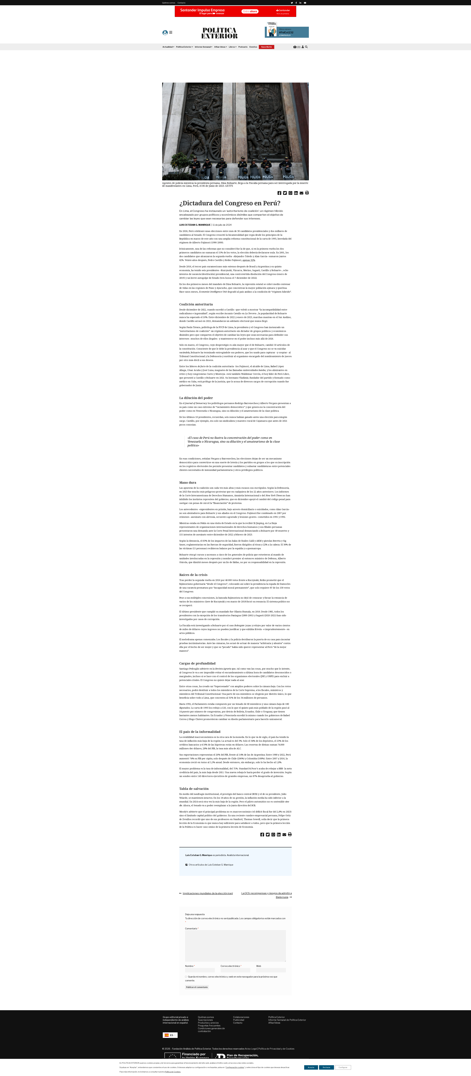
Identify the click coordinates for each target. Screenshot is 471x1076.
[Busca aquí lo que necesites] (306, 47)
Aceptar (311, 1067)
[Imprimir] (307, 193)
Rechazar (326, 1067)
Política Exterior (276, 1017)
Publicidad (238, 1020)
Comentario (192, 928)
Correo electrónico (231, 966)
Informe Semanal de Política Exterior (287, 1020)
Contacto (181, 3)
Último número (285, 29)
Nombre (190, 966)
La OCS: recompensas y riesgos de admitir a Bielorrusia (266, 895)
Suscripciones (205, 1020)
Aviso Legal (251, 1048)
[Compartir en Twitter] (285, 193)
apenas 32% (248, 260)
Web (258, 966)
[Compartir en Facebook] (279, 193)
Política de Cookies (173, 1072)
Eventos (253, 47)
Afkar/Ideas (274, 1022)
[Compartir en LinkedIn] (296, 193)
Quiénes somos (168, 3)
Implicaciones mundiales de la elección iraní (208, 893)
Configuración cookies (235, 1067)
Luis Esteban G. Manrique (195, 225)
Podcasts (243, 47)
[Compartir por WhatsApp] (290, 193)
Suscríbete (266, 47)
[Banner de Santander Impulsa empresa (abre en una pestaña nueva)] (235, 11)
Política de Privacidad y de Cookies (276, 1048)
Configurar (343, 1067)
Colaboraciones (241, 1017)
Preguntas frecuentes (209, 1025)
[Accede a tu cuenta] (303, 46)
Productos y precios (208, 1022)
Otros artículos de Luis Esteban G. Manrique (210, 864)
